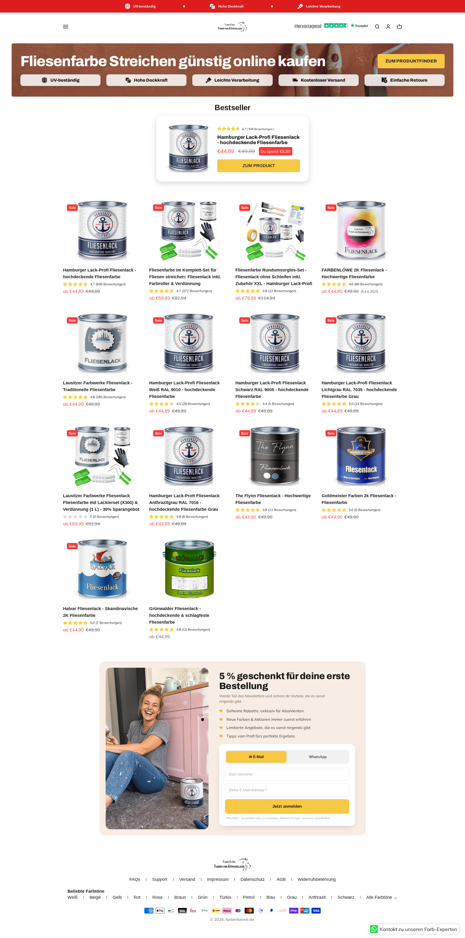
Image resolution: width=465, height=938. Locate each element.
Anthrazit (317, 897)
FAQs (134, 879)
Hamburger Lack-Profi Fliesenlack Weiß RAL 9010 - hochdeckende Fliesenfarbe (184, 389)
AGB (281, 879)
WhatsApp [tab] (318, 757)
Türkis (225, 897)
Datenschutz (252, 879)
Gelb (117, 897)
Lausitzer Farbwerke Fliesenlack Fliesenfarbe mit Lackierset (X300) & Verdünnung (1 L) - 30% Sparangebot (101, 502)
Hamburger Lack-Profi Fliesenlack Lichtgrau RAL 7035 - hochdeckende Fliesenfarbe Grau (359, 389)
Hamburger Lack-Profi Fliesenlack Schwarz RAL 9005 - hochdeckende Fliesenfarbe (272, 389)
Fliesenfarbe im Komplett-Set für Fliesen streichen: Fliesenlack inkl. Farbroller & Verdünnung (185, 277)
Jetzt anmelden (287, 806)
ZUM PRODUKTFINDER (411, 61)
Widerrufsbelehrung (317, 879)
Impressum (218, 879)
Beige (95, 897)
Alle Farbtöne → (382, 897)
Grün (203, 897)
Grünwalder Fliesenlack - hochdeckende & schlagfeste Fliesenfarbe (179, 615)
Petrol (249, 897)
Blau (270, 897)
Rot (137, 897)
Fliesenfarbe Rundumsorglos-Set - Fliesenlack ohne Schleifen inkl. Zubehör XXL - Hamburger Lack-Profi (273, 277)
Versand (187, 879)
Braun (180, 897)
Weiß (73, 897)
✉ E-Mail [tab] (256, 757)
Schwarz (346, 897)
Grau (292, 897)
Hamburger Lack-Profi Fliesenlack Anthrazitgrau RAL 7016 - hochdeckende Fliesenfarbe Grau (184, 502)
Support (159, 879)
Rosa (157, 897)
